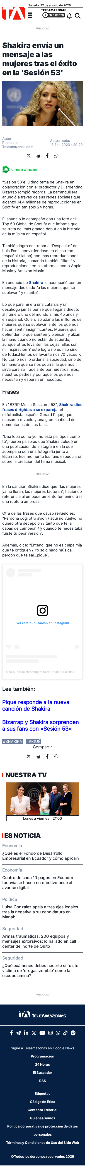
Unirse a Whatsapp (24, 169)
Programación (42, 1056)
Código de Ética (42, 1102)
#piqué (33, 741)
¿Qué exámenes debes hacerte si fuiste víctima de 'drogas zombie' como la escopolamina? (40, 970)
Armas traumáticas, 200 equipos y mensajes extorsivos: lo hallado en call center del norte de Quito (39, 941)
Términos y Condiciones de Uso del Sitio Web (42, 1142)
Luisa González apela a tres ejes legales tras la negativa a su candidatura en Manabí (40, 911)
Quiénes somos (42, 1118)
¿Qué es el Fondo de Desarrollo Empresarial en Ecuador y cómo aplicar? (41, 856)
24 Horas (42, 1064)
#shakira (12, 741)
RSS (42, 1081)
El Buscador (42, 1072)
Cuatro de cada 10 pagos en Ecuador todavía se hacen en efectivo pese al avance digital (37, 882)
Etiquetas (42, 1093)
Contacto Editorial (42, 1110)
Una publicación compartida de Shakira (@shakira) (42, 672)
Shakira (36, 282)
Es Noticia (22, 835)
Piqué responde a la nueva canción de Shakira (35, 705)
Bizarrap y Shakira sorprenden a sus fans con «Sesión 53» (40, 725)
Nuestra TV (25, 775)
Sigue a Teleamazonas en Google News (42, 1048)
